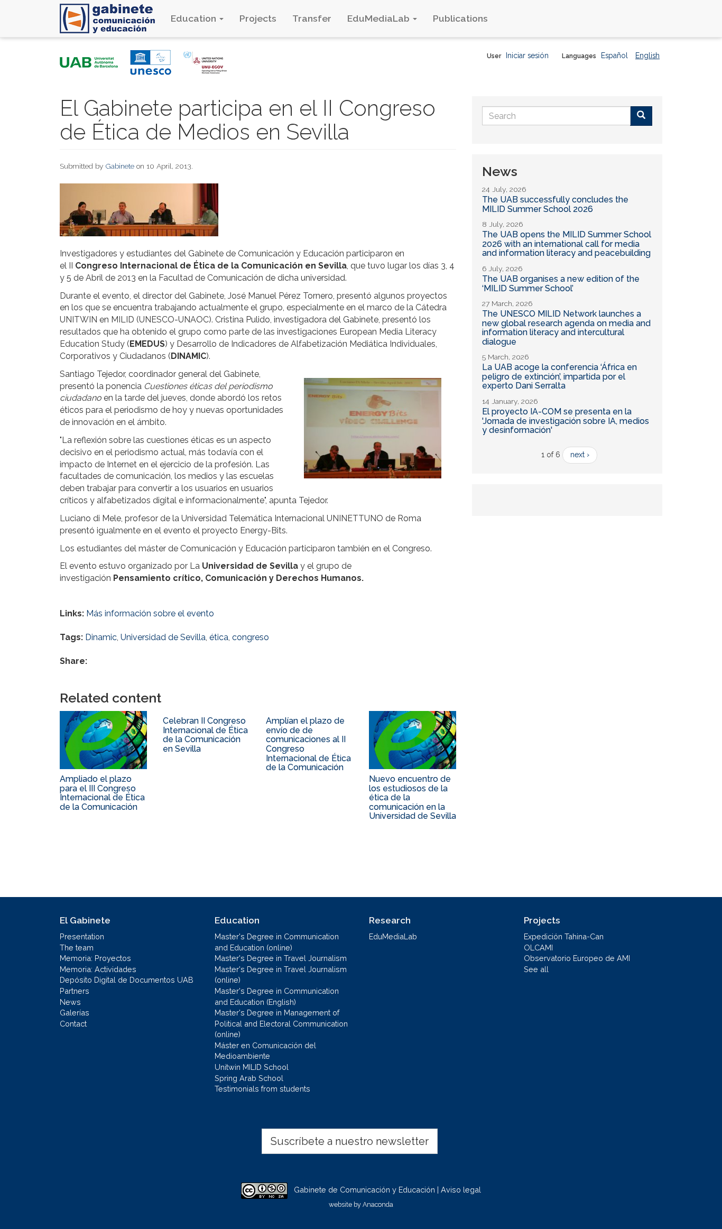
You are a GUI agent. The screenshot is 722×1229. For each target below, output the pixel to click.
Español (614, 55)
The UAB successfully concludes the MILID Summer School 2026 (555, 204)
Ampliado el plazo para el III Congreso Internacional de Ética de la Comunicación (102, 793)
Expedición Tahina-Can (564, 936)
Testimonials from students (262, 1088)
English (647, 55)
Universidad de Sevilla (163, 637)
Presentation (82, 936)
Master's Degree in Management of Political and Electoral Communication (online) (281, 1023)
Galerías (74, 1012)
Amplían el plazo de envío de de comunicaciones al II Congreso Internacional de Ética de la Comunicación (308, 744)
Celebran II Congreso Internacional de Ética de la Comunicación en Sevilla (205, 735)
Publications (460, 18)
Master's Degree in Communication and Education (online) (277, 942)
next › (579, 454)
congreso (250, 637)
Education (194, 18)
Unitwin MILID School (252, 1066)
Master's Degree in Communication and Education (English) (277, 996)
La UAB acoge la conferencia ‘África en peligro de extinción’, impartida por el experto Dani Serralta (559, 376)
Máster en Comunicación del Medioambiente (265, 1051)
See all (536, 969)
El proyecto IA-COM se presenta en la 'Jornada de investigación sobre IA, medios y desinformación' (565, 420)
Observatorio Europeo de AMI (577, 958)
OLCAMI (538, 947)
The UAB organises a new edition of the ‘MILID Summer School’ (561, 283)
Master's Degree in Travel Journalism (281, 958)
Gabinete (120, 166)
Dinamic (101, 637)
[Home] (111, 18)
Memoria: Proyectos (95, 958)
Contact (73, 1023)
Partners (74, 990)
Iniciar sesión (527, 55)
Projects (257, 18)
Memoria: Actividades (98, 969)
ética (218, 637)
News (70, 1001)
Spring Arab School (249, 1078)
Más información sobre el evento (150, 613)
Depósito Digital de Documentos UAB (126, 979)
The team (77, 947)
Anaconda (378, 1204)
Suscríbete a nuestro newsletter (350, 1141)
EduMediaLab (379, 18)
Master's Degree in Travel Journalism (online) (281, 975)
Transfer (311, 18)
